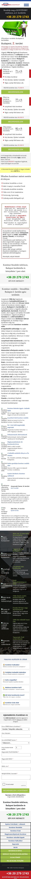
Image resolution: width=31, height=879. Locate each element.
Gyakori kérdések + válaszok (15, 824)
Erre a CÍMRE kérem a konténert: (11, 726)
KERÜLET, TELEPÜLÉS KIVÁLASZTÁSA (15, 854)
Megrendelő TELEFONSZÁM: (10, 752)
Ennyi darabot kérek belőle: (7, 748)
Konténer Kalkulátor (15, 841)
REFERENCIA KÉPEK (15, 851)
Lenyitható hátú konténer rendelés (17, 418)
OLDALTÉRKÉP (15, 857)
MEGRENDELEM (15, 92)
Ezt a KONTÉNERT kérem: (9, 740)
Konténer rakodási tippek (15, 837)
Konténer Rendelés (15, 827)
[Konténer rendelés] (11, 4)
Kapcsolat (15, 844)
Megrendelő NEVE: (7, 759)
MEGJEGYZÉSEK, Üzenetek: (9, 773)
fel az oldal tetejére (15, 861)
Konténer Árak (15, 831)
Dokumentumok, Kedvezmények (17, 435)
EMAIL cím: (5, 766)
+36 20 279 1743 (17, 16)
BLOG (15, 847)
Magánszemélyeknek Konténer (15, 834)
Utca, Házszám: (6, 733)
